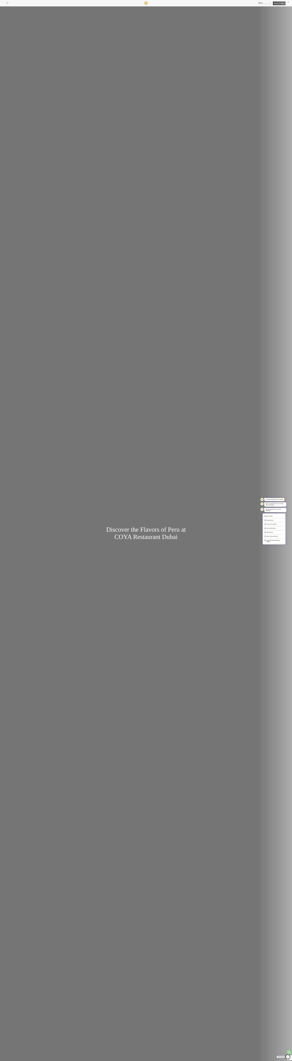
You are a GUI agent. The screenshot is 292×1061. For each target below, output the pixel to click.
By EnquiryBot (281, 1056)
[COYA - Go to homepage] (145, 3)
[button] (7, 3)
